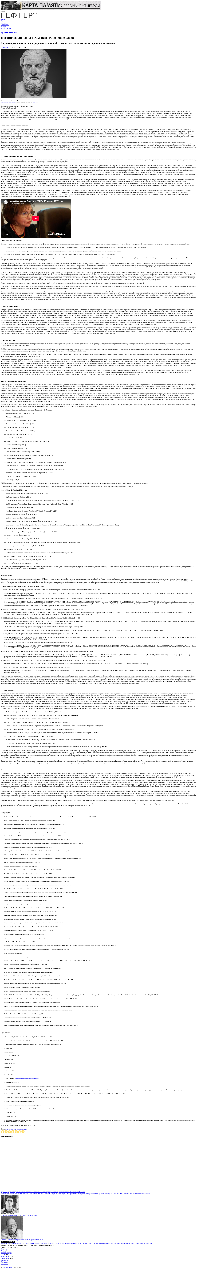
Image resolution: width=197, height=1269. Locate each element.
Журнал (3, 19)
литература (5, 1256)
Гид (2, 21)
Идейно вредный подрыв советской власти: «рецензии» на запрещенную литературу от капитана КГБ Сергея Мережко (43, 1192)
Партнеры (4, 1262)
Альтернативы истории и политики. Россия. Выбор (19, 1215)
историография (10, 1129)
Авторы (3, 26)
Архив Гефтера (6, 28)
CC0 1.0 (35, 102)
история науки (22, 1129)
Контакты (4, 1260)
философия (5, 1258)
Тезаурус (4, 1249)
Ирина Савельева (9, 32)
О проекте (4, 1264)
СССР (3, 1254)
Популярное (5, 25)
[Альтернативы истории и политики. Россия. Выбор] (12, 1238)
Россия (3, 1251)
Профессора (5, 47)
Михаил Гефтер (7, 1267)
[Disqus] (98, 1165)
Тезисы (3, 23)
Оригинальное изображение (8, 102)
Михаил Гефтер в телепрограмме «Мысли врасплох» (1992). (22, 1240)
